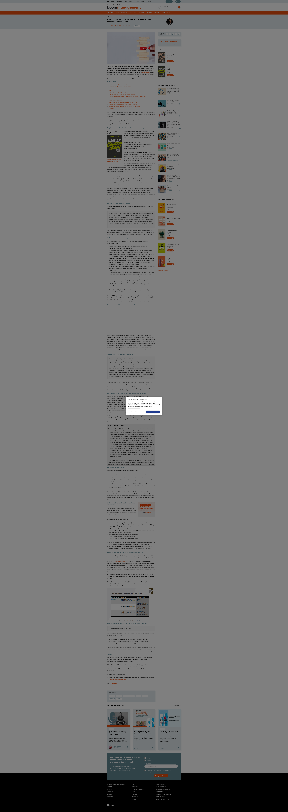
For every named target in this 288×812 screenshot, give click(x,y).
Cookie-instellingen (135, 412)
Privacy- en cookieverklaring (134, 408)
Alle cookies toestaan (153, 412)
